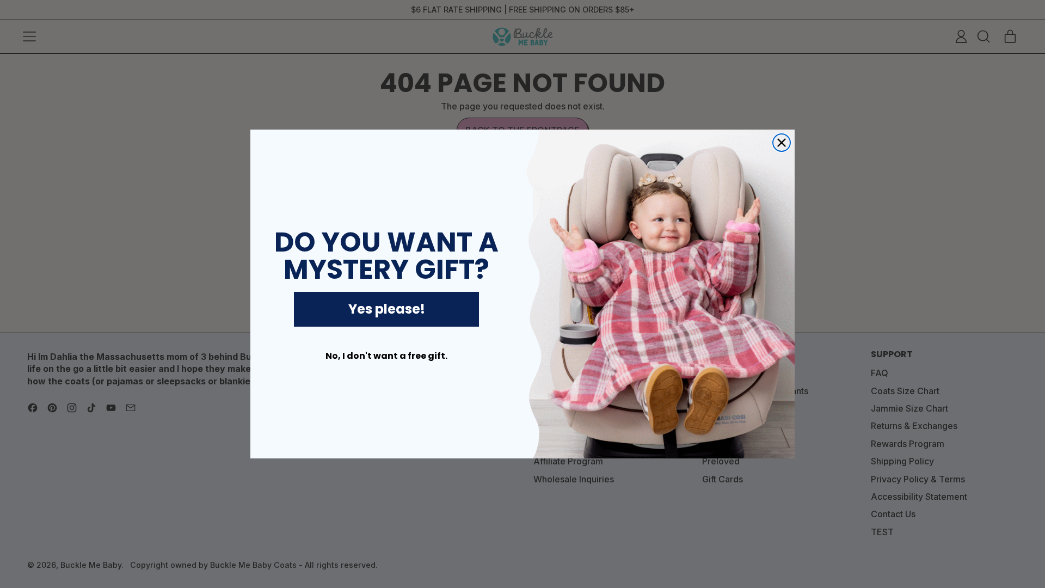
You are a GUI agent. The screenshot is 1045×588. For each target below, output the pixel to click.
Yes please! (386, 309)
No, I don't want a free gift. (386, 356)
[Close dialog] (781, 142)
